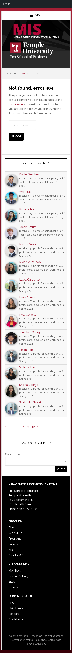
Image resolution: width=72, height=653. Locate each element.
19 (12, 426)
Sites (12, 581)
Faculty (13, 544)
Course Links (13, 454)
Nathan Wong (28, 244)
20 (16, 426)
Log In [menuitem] (6, 3)
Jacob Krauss (28, 227)
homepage (16, 104)
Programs (15, 538)
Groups (13, 587)
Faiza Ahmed (27, 297)
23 (28, 426)
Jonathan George (30, 332)
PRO (12, 602)
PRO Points (16, 608)
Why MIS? (15, 533)
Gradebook (16, 619)
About (13, 527)
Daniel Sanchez (29, 174)
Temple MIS (36, 31)
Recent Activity (18, 576)
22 (24, 426)
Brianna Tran (27, 209)
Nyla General (27, 314)
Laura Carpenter (29, 279)
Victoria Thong (28, 367)
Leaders (14, 613)
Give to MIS (16, 555)
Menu (38, 15)
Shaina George (28, 385)
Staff (12, 549)
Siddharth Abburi (30, 402)
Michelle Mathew (30, 262)
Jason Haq (26, 349)
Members (15, 570)
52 (33, 426)
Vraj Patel (25, 192)
